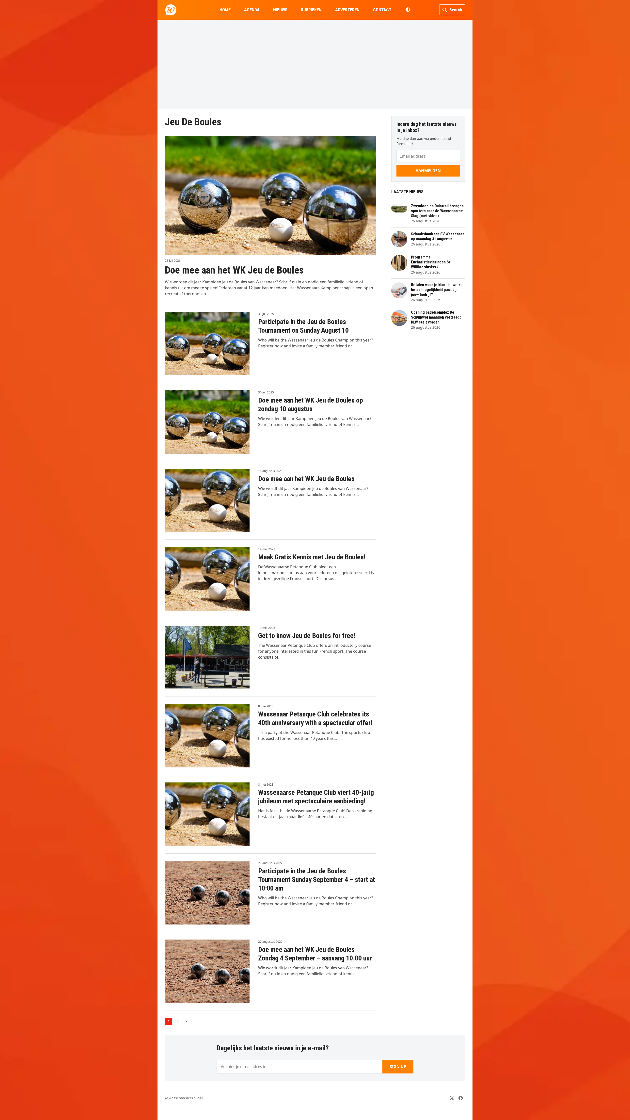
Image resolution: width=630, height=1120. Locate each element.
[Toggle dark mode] (407, 10)
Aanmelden (428, 170)
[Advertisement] (315, 64)
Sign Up (398, 1066)
